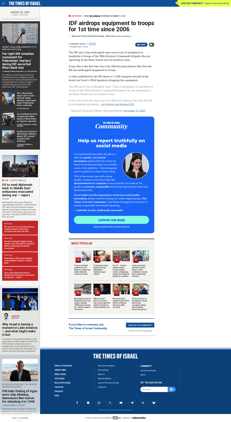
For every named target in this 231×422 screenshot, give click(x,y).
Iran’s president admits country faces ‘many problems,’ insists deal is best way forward (139, 270)
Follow (92, 44)
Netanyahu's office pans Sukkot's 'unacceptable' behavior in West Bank (18, 260)
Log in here (147, 330)
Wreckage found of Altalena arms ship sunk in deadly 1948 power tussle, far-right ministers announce (82, 304)
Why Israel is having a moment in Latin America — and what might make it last (19, 329)
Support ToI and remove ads (217, 3)
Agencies (20, 146)
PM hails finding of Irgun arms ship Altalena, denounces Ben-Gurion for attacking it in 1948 (19, 396)
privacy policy (103, 370)
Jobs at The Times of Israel (108, 383)
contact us (102, 387)
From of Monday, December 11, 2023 (104, 16)
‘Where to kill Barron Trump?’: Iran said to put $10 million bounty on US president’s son (101, 303)
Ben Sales (15, 318)
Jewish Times (60, 370)
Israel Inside (60, 374)
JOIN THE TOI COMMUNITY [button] (140, 325)
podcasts (58, 391)
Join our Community (192, 3)
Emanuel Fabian (78, 44)
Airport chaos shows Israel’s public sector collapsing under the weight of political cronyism (121, 270)
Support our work (111, 220)
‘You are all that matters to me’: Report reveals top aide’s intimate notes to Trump (82, 269)
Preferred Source (123, 36)
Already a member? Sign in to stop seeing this (111, 226)
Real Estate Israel (62, 383)
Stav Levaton (32, 71)
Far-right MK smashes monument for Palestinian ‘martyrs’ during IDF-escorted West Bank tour (18, 60)
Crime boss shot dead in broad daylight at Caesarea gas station (100, 269)
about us (101, 374)
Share (142, 45)
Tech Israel (59, 378)
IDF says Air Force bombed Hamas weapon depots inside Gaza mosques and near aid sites (19, 229)
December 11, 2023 (134, 110)
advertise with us (104, 378)
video (56, 396)
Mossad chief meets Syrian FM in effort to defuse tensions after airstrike (121, 303)
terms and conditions (106, 366)
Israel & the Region (63, 366)
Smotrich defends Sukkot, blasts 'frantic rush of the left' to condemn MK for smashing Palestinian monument (19, 244)
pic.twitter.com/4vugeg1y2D (117, 104)
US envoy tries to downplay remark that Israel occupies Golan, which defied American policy (139, 304)
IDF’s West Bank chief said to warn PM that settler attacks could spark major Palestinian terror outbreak (26, 99)
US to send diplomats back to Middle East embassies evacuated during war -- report (19, 275)
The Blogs (58, 387)
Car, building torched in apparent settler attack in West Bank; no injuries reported (27, 117)
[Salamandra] (139, 418)
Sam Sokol (20, 71)
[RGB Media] (117, 417)
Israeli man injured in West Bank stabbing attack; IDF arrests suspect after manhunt (27, 136)
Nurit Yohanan (24, 124)
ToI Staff (5, 199)
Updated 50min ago (18, 180)
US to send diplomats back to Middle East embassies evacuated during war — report (17, 190)
